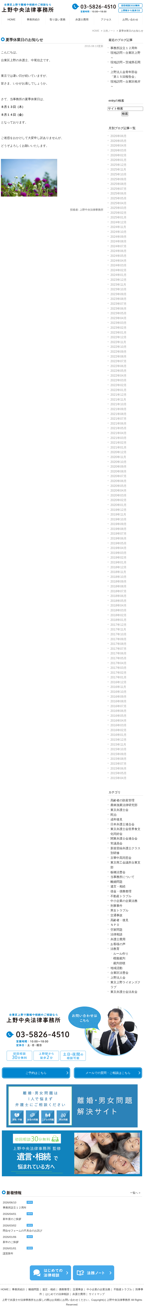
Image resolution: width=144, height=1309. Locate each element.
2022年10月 (118, 346)
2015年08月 (118, 758)
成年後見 (116, 819)
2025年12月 (118, 164)
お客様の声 (117, 944)
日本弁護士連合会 (122, 824)
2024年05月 (118, 255)
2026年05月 (118, 140)
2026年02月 (118, 155)
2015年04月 (118, 778)
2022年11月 (118, 342)
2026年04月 (118, 145)
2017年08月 (118, 643)
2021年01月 (118, 447)
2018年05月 (118, 600)
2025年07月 (118, 188)
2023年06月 (118, 308)
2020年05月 (118, 485)
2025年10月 (118, 174)
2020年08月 (118, 471)
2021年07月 (118, 418)
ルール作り (120, 953)
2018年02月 (118, 615)
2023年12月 (118, 279)
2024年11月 (118, 227)
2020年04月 (118, 490)
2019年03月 (118, 552)
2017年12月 (118, 624)
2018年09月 (118, 581)
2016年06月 (118, 710)
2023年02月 (118, 327)
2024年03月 (118, 265)
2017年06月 (118, 653)
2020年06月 (118, 481)
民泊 (113, 814)
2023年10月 (118, 289)
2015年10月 (118, 749)
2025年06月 (118, 193)
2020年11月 (118, 457)
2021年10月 (118, 404)
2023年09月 (118, 294)
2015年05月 (118, 773)
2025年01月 (118, 217)
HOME (11, 19)
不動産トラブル (120, 896)
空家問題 (116, 929)
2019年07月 (118, 533)
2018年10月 (118, 576)
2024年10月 (118, 231)
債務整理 (64, 1289)
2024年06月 (118, 251)
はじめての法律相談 (57, 1294)
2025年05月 (118, 198)
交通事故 (116, 915)
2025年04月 (118, 203)
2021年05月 (118, 428)
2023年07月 (118, 303)
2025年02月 (118, 212)
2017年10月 (118, 634)
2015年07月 (118, 763)
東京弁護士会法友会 (123, 991)
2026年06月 (118, 136)
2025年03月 (118, 207)
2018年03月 (118, 610)
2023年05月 (118, 313)
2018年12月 (118, 567)
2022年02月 (118, 385)
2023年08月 (118, 298)
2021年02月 (118, 442)
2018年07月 (118, 591)
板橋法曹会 (117, 872)
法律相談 (116, 934)
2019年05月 (118, 543)
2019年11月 (118, 514)
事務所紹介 (33, 19)
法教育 (114, 948)
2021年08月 (118, 414)
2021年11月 (118, 399)
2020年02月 (118, 500)
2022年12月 (118, 337)
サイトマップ (97, 1294)
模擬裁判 (119, 958)
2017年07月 (118, 648)
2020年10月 (118, 461)
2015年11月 (118, 744)
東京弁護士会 (119, 809)
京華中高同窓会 (120, 857)
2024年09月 (118, 236)
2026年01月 (118, 160)
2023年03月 (118, 322)
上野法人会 (117, 977)
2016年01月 (118, 734)
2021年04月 (118, 433)
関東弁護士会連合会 (123, 838)
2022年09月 (118, 351)
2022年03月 (118, 380)
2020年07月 (118, 476)
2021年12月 (118, 394)
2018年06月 (118, 596)
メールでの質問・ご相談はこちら (108, 1072)
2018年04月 (118, 605)
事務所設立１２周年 (123, 48)
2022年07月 (118, 361)
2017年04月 (118, 663)
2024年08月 (118, 241)
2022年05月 (118, 370)
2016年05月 (118, 715)
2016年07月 (118, 706)
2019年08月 (118, 528)
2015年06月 (118, 768)
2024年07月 (118, 246)
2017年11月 (118, 629)
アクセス (106, 19)
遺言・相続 (117, 886)
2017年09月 (118, 639)
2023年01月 (118, 332)
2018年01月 (118, 619)
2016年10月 (118, 691)
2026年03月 (118, 150)
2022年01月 (118, 390)
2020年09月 (118, 466)
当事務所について (122, 876)
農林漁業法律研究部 (123, 805)
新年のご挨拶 (11, 1241)
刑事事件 (116, 905)
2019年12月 (118, 509)
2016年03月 (118, 725)
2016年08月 (118, 701)
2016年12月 (118, 682)
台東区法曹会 (119, 972)
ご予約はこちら (36, 1072)
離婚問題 (116, 881)
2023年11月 (118, 284)
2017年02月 (118, 672)
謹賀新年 (8, 1253)
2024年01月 (118, 274)
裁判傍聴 (119, 963)
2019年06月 (118, 538)
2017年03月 (118, 667)
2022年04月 (118, 375)
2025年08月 (118, 184)
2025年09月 (118, 179)
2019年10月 (118, 519)
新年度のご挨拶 (12, 1218)
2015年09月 (118, 754)
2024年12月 (118, 222)
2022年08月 (118, 356)
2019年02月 (118, 557)
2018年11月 (118, 572)
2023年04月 (118, 318)
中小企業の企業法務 (123, 900)
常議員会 (116, 843)
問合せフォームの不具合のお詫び (22, 1230)
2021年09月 (118, 409)
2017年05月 (118, 658)
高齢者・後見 (119, 920)
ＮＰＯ (114, 924)
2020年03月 (118, 495)
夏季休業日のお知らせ (24, 40)
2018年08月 (118, 586)
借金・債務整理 (120, 891)
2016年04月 (118, 720)
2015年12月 (118, 739)
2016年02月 (118, 730)
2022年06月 (118, 366)
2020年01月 (118, 505)
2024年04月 (118, 260)
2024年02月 (118, 270)
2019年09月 (118, 524)
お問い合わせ (130, 19)
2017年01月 (118, 677)
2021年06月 (118, 423)
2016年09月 (118, 696)
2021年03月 (118, 438)
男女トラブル (119, 910)
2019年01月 (118, 562)
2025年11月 (118, 169)
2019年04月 (118, 548)
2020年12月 (118, 452)
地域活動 (116, 968)
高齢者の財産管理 (122, 800)
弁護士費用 (81, 19)
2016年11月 (118, 686)
